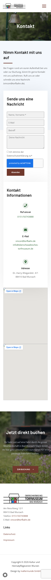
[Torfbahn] (14, 6)
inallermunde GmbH (31, 571)
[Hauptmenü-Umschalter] (44, 6)
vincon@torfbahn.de (25, 241)
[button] (5, 575)
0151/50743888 (25, 216)
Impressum (8, 540)
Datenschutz (9, 534)
